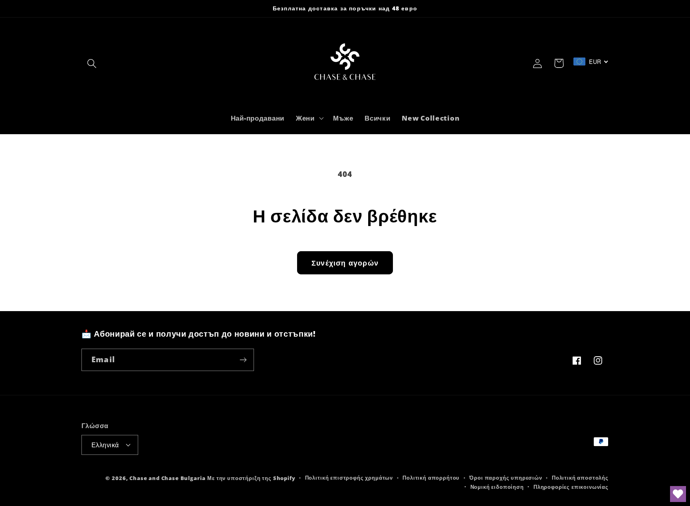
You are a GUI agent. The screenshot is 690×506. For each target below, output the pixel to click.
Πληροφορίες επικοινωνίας (571, 486)
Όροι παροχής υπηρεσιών (505, 477)
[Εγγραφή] (243, 360)
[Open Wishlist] (678, 494)
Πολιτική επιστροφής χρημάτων (349, 477)
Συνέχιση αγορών (345, 263)
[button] (92, 63)
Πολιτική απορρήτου (431, 477)
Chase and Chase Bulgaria (167, 478)
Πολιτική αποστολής (580, 477)
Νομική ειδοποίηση (497, 486)
